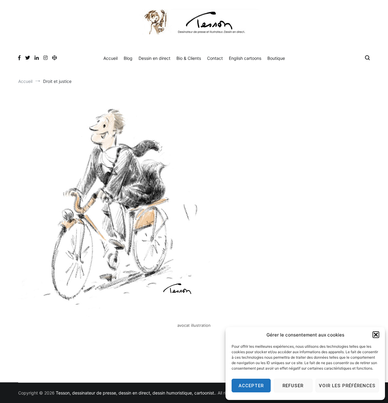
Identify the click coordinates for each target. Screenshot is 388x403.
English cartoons (245, 58)
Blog (128, 58)
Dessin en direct (154, 58)
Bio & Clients (188, 58)
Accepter (251, 385)
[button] (376, 335)
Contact (215, 58)
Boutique (276, 58)
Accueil (110, 58)
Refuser (293, 385)
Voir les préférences (347, 385)
